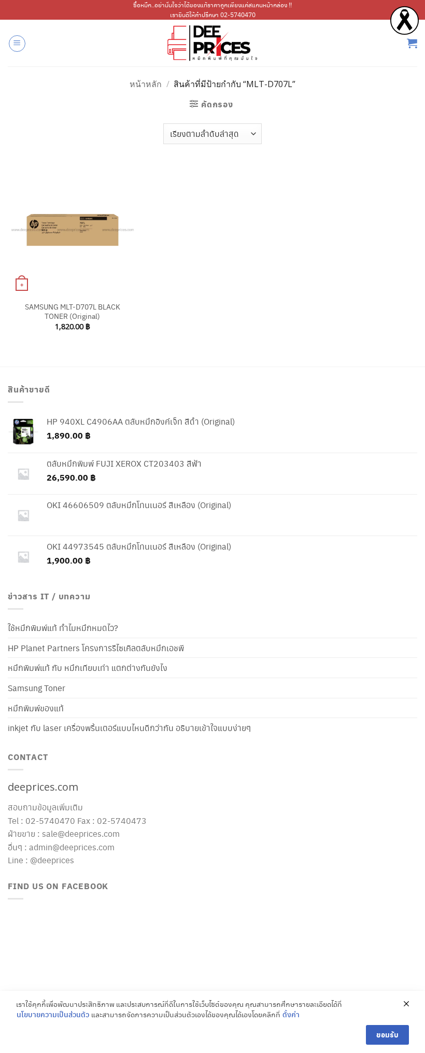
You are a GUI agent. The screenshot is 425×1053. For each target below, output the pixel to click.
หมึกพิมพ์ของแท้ (36, 708)
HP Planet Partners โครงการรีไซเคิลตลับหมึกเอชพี (96, 648)
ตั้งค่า (291, 1014)
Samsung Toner (36, 688)
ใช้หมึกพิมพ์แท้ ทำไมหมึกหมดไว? (63, 628)
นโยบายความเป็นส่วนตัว (53, 1014)
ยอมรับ (387, 1034)
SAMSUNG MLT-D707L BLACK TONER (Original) (72, 311)
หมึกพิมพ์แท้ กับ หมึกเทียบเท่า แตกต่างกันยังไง (87, 667)
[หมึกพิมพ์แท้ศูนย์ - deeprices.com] (212, 43)
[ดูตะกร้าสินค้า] (412, 43)
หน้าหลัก (146, 84)
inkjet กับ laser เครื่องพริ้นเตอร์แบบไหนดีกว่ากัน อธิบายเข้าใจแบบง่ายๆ (129, 728)
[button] (17, 43)
